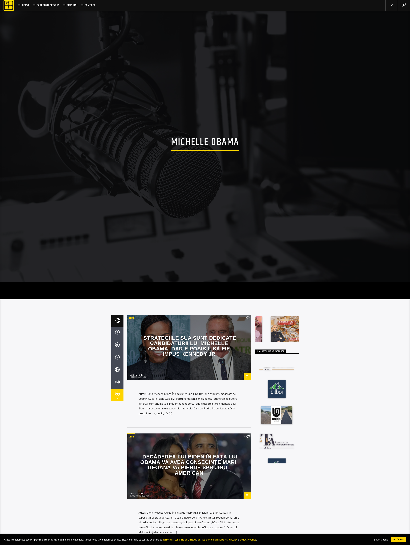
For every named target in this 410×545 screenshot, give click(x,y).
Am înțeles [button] (398, 539)
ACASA (25, 5)
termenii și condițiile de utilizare (179, 539)
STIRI (131, 335)
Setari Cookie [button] (381, 539)
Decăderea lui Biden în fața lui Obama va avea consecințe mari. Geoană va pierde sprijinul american (189, 483)
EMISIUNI (72, 5)
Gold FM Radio (137, 392)
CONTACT (90, 5)
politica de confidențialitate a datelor (217, 539)
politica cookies (248, 539)
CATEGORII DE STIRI (48, 5)
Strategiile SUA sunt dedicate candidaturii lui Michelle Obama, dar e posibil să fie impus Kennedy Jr (190, 364)
